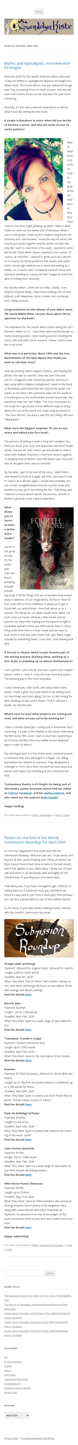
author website (54, 793)
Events (8, 1366)
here (28, 994)
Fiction (35, 815)
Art (5, 1357)
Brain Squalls (49, 797)
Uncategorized (12, 1383)
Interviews (45, 815)
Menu (39, 11)
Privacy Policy (11, 1438)
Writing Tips (10, 1392)
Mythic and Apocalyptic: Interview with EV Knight (37, 65)
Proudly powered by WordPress (37, 1438)
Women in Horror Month (17, 1388)
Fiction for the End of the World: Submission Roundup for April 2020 (34, 840)
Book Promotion (13, 1361)
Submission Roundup (51, 1245)
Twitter (13, 793)
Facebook (25, 793)
